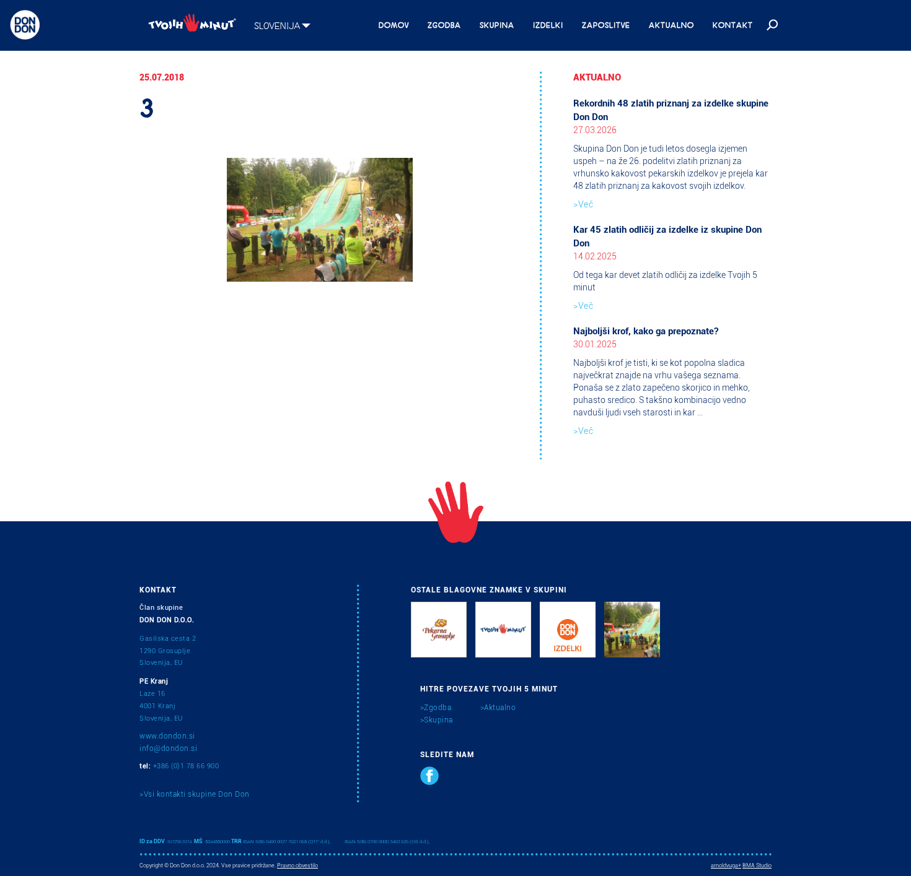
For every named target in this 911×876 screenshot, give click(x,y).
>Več (583, 204)
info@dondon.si (168, 748)
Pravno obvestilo (297, 865)
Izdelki (548, 24)
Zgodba (444, 24)
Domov (394, 24)
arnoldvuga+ (726, 865)
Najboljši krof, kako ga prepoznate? (645, 331)
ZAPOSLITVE (606, 24)
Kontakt (733, 24)
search (771, 25)
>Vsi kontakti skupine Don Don (194, 794)
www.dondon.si (167, 736)
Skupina (497, 24)
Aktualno (671, 24)
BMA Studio (757, 865)
